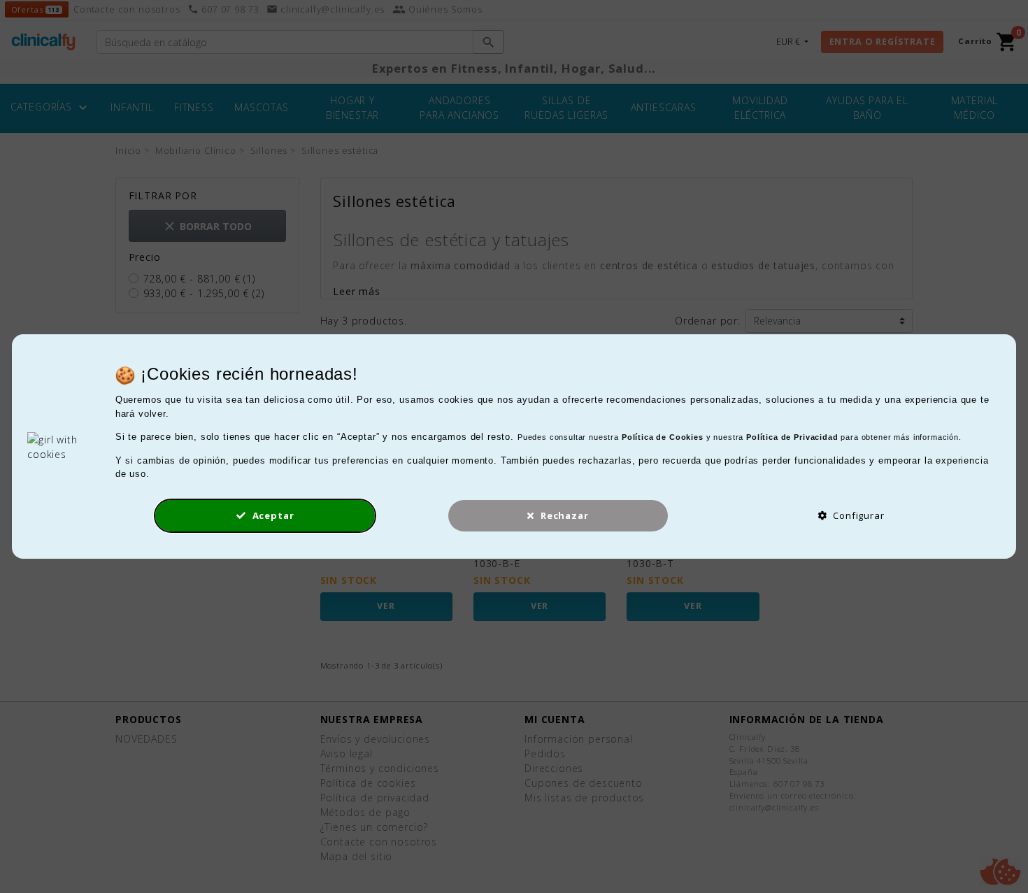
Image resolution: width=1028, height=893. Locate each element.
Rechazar (563, 515)
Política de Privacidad (792, 437)
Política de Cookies (663, 437)
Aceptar (272, 515)
